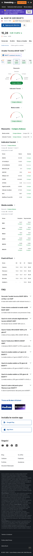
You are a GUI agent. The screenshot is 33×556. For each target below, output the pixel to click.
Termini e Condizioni (6, 534)
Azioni (4, 7)
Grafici (12, 41)
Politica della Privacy (6, 540)
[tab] (9, 61)
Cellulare (4, 458)
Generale (4, 41)
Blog (2, 455)
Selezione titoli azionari (14, 7)
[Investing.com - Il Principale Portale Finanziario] (10, 2)
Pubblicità (21, 458)
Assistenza (21, 462)
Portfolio (3, 462)
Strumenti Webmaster (7, 466)
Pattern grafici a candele (17, 45)
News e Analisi (22, 41)
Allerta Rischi (4, 546)
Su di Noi (20, 455)
